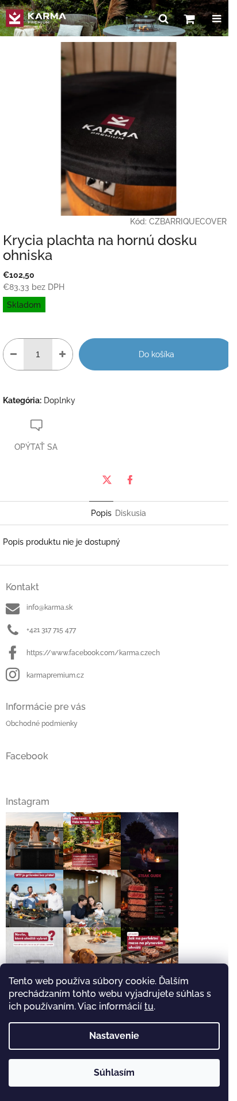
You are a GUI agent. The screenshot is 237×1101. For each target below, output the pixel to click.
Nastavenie (114, 1035)
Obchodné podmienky (42, 724)
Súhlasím (114, 1072)
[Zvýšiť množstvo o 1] (62, 354)
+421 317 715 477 (51, 630)
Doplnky (59, 400)
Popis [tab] (101, 513)
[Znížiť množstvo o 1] (13, 354)
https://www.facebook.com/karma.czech (93, 653)
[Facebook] (130, 479)
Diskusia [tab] (130, 513)
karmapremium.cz (55, 675)
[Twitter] (107, 479)
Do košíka (156, 354)
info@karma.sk (49, 607)
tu (149, 1006)
